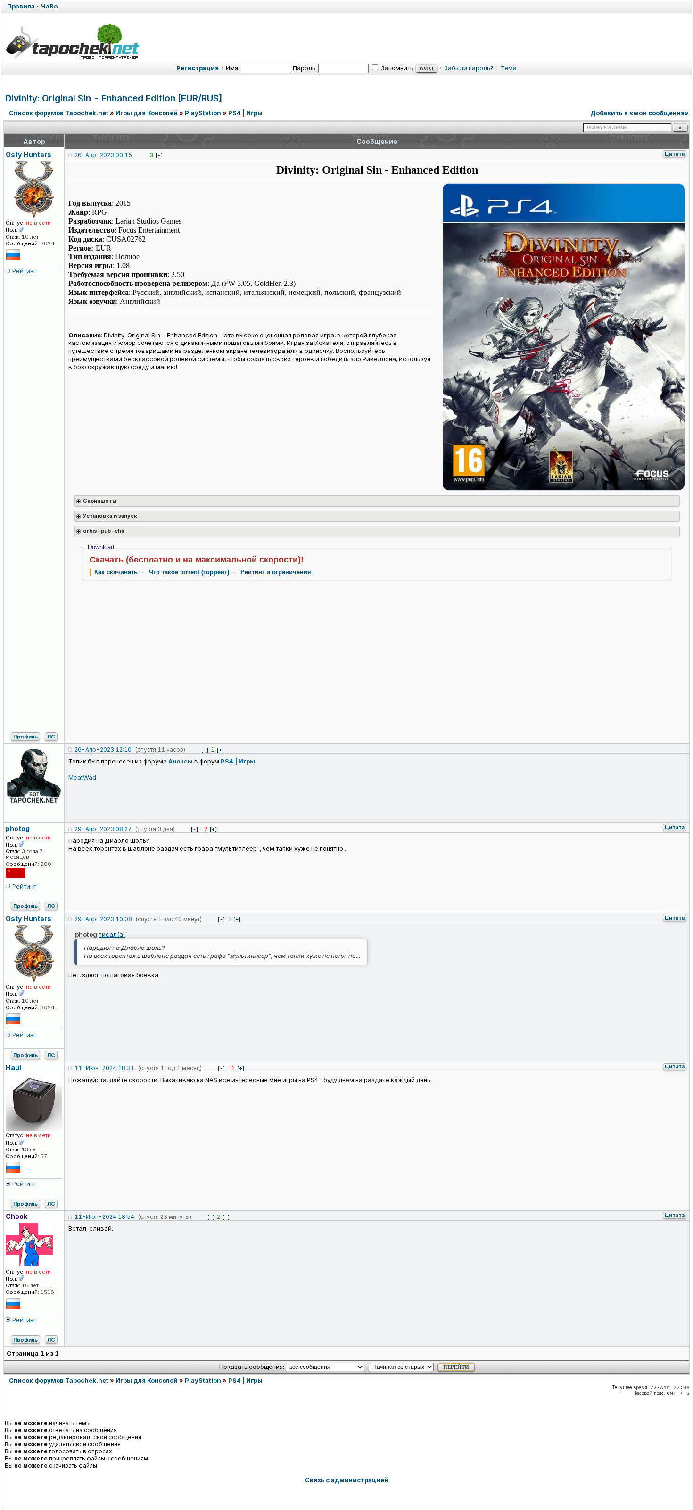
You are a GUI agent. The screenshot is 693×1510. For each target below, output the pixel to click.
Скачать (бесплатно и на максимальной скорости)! (197, 559)
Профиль (25, 736)
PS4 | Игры (245, 113)
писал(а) (112, 934)
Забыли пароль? (469, 68)
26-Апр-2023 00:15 (103, 155)
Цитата (675, 154)
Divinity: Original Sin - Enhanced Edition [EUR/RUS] (114, 98)
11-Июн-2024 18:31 (104, 1068)
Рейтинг (24, 271)
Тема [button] (509, 68)
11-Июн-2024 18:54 (104, 1216)
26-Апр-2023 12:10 (103, 749)
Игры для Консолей (147, 113)
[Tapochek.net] (72, 41)
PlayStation (203, 113)
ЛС (51, 736)
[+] (159, 155)
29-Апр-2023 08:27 (103, 828)
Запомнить (396, 68)
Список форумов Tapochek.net (58, 113)
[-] (205, 750)
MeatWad (82, 777)
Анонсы (180, 761)
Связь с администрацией (346, 1480)
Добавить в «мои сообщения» (639, 113)
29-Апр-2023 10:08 (103, 919)
